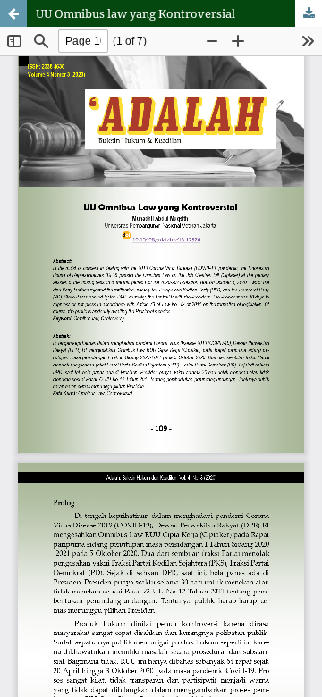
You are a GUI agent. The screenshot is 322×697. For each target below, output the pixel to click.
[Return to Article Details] (13, 13)
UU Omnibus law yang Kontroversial (135, 13)
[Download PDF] (308, 13)
